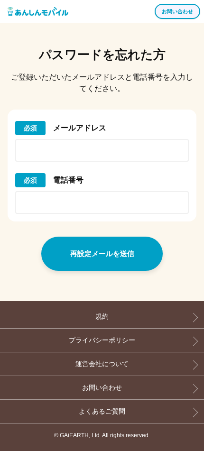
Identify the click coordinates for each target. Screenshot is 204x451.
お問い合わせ (102, 387)
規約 (102, 316)
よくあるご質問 (102, 411)
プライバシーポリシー (102, 340)
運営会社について (102, 364)
